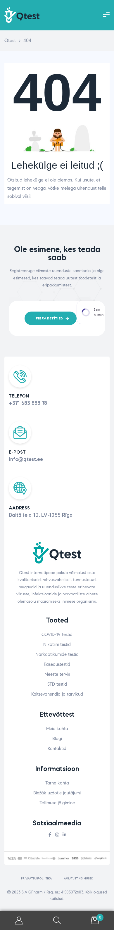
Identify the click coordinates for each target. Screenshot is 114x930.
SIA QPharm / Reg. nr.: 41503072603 (52, 892)
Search (57, 920)
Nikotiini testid (57, 644)
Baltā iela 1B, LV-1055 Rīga (41, 515)
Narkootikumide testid (57, 654)
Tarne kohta (57, 783)
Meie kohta (57, 728)
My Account (19, 920)
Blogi (57, 738)
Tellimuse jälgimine (57, 802)
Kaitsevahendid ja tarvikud (57, 694)
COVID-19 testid (57, 634)
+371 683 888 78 (28, 403)
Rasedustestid (57, 664)
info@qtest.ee (26, 459)
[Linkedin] (64, 834)
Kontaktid (57, 748)
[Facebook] (50, 834)
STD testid (57, 684)
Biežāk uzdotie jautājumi (57, 793)
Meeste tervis (57, 674)
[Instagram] (57, 834)
